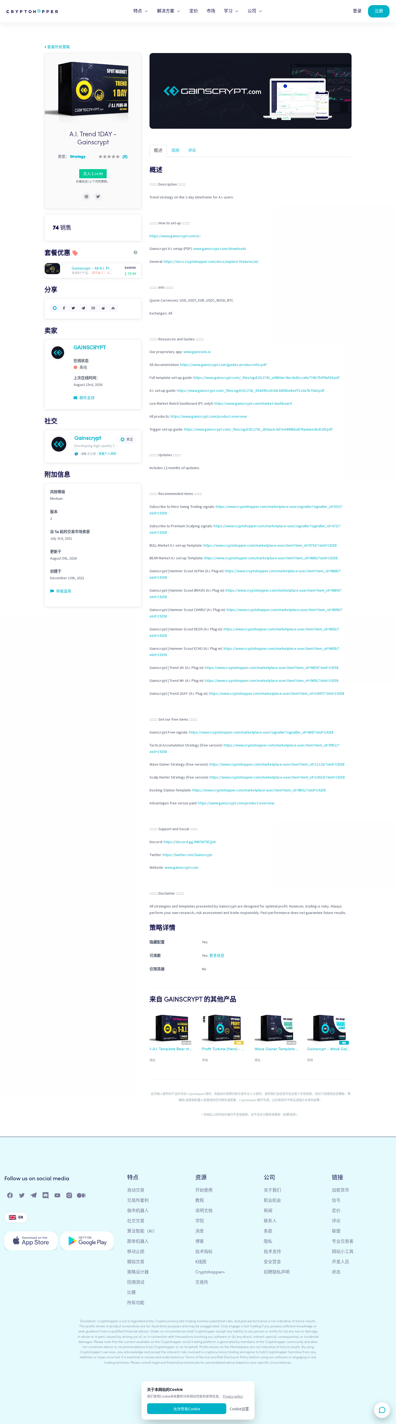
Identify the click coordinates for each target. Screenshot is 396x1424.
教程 (199, 1201)
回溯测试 (135, 1282)
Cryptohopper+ (210, 1272)
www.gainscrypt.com (181, 867)
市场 (211, 11)
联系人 (270, 1221)
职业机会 (272, 1201)
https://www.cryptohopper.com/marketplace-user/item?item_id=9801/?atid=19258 (259, 790)
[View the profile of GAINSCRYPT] (57, 352)
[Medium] (81, 1196)
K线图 (200, 1262)
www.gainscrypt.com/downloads (219, 248)
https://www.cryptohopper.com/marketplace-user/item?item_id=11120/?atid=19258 (277, 764)
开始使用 (204, 1190)
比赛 (131, 1293)
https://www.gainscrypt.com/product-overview (209, 416)
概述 (158, 151)
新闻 (268, 1211)
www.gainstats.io (197, 351)
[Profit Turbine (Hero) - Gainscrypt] (224, 1028)
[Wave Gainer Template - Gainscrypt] (277, 1028)
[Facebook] (10, 1196)
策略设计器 (138, 1272)
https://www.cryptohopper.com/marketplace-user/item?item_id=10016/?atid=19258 (277, 777)
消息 (199, 1231)
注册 (378, 11)
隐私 (268, 1242)
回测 (175, 150)
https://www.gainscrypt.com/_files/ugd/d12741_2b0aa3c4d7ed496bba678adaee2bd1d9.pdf (258, 429)
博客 (199, 1242)
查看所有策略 (58, 46)
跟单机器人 (138, 1242)
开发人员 (340, 1262)
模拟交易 (135, 1262)
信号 (336, 1201)
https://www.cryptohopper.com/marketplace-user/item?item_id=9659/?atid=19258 (271, 667)
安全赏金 (272, 1262)
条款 (268, 1231)
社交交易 (135, 1221)
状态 (336, 1272)
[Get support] (382, 1410)
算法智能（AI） (142, 1231)
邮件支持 (87, 397)
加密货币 (340, 1190)
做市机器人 (138, 1211)
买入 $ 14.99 (93, 173)
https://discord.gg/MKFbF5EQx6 (190, 841)
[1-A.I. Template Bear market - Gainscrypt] (172, 1028)
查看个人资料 (107, 454)
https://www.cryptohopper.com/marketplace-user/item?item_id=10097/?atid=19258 (276, 693)
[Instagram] (69, 1196)
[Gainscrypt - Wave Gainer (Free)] (329, 1028)
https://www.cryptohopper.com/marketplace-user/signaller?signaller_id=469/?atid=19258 (261, 732)
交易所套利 (138, 1201)
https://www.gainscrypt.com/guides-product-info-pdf (223, 364)
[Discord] (46, 1196)
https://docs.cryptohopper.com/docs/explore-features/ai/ (211, 261)
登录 (357, 11)
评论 (192, 150)
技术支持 (272, 1252)
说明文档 (204, 1211)
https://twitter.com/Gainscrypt (187, 854)
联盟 (336, 1231)
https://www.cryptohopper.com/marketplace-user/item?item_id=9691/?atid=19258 (271, 680)
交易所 (201, 1282)
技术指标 (204, 1252)
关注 (129, 439)
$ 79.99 (130, 273)
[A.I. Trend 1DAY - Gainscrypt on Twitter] (98, 197)
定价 (193, 11)
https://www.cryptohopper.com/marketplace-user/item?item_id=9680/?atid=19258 (271, 558)
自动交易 (135, 1190)
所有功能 (135, 1303)
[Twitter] (22, 1196)
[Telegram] (34, 1196)
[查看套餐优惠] (57, 268)
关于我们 (272, 1190)
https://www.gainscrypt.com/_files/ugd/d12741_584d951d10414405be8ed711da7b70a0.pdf (250, 390)
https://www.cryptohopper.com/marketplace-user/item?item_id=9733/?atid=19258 (270, 545)
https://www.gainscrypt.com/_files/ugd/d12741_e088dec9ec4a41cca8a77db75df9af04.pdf (266, 377)
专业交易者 (342, 1242)
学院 (199, 1221)
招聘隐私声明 (277, 1272)
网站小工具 (342, 1252)
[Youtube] (58, 1196)
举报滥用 (63, 591)
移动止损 (135, 1252)
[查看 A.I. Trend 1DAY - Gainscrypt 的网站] (86, 197)
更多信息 (216, 955)
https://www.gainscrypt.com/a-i (175, 235)
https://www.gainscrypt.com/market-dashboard (253, 403)
